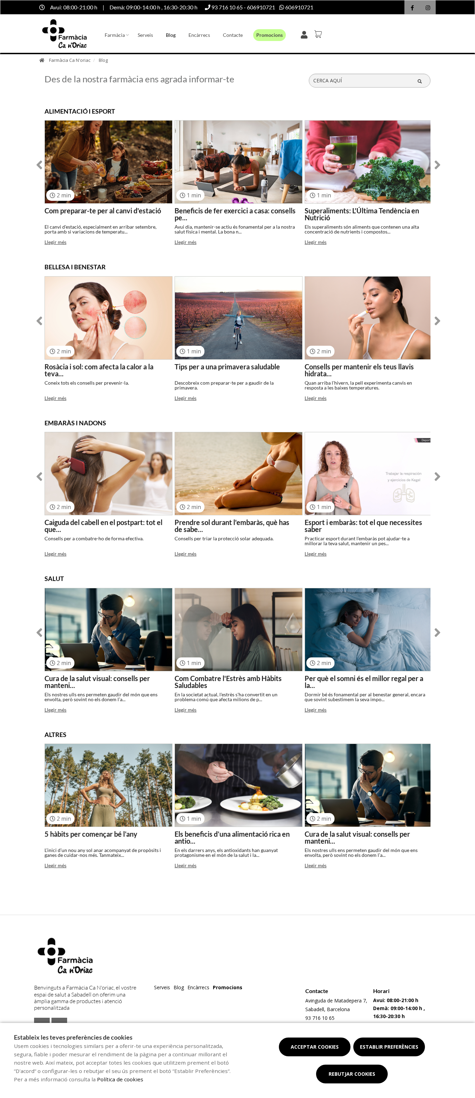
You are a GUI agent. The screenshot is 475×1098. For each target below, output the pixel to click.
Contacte (233, 35)
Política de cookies (120, 1079)
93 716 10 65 (320, 1018)
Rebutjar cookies (352, 1074)
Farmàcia (115, 35)
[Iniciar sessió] (305, 34)
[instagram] (428, 8)
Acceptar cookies (315, 1046)
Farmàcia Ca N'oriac (69, 60)
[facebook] (412, 8)
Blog (171, 35)
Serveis (145, 35)
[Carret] (319, 34)
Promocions (269, 35)
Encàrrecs (199, 35)
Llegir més (55, 242)
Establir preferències (389, 1046)
